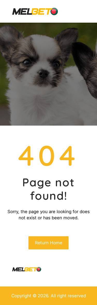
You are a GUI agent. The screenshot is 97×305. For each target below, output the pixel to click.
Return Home (48, 242)
